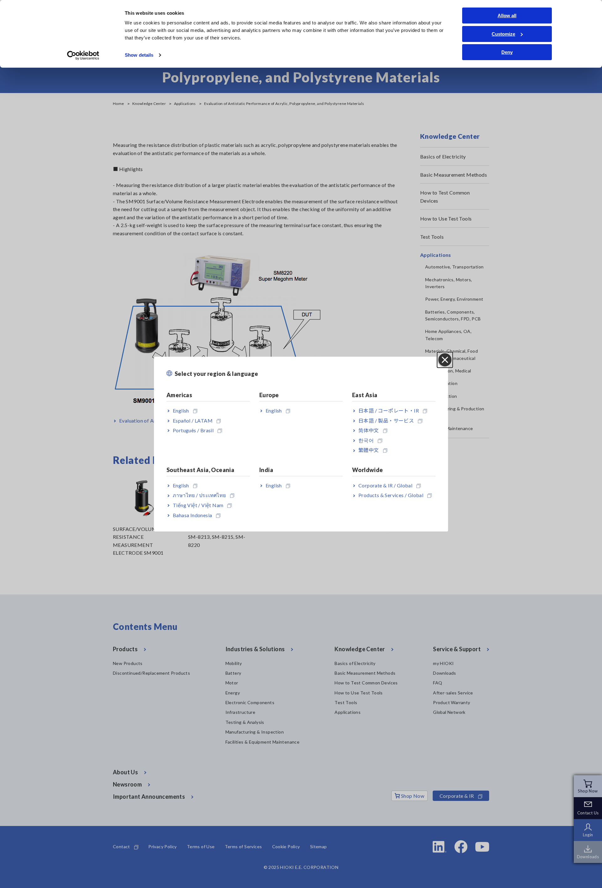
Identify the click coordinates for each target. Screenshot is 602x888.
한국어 (366, 440)
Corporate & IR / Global (385, 485)
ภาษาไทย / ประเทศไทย (199, 495)
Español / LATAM (193, 420)
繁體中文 (368, 450)
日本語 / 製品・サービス (386, 420)
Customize (503, 34)
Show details (139, 55)
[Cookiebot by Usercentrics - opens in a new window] (83, 55)
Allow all (507, 15)
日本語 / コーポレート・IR (388, 410)
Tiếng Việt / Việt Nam (198, 505)
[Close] (445, 359)
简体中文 (368, 430)
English (181, 410)
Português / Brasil (193, 430)
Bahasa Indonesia (192, 515)
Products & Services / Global (390, 495)
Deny (507, 52)
